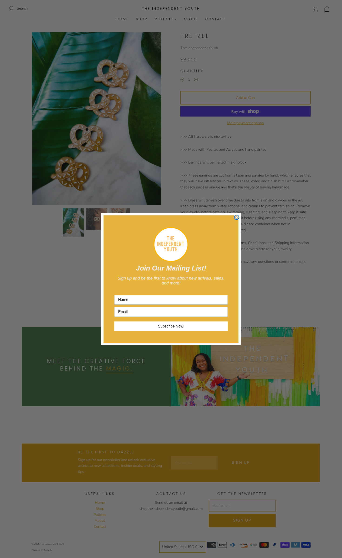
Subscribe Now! (171, 326)
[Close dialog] (236, 217)
